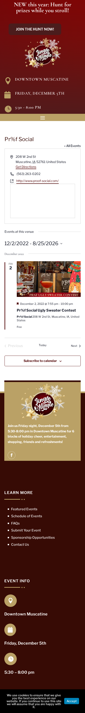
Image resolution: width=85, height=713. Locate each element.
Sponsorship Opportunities (33, 538)
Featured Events (24, 509)
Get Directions (26, 167)
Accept (72, 701)
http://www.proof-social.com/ (37, 181)
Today (42, 345)
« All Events (72, 146)
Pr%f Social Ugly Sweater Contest (46, 310)
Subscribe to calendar (40, 361)
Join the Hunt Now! (35, 29)
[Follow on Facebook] (11, 455)
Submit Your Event (26, 530)
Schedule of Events (26, 516)
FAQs (15, 523)
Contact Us (20, 545)
